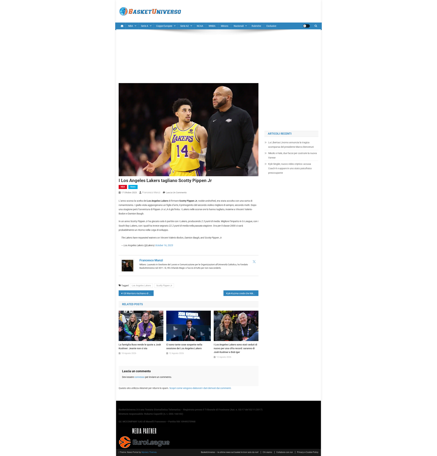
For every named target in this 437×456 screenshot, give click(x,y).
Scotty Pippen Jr (164, 285)
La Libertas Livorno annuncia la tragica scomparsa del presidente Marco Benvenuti (291, 144)
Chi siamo (267, 452)
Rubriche (256, 26)
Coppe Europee (164, 26)
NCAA (200, 26)
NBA (130, 26)
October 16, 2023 (164, 245)
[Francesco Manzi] (127, 265)
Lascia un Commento (176, 192)
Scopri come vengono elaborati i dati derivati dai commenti (200, 388)
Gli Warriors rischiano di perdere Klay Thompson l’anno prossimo (138, 293)
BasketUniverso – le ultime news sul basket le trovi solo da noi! (229, 452)
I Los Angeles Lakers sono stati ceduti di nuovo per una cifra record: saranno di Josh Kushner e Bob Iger (235, 348)
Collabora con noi (284, 452)
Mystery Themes (149, 452)
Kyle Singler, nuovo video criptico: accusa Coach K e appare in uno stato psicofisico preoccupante (290, 168)
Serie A (144, 26)
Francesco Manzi (151, 192)
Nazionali (239, 26)
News (133, 187)
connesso (139, 377)
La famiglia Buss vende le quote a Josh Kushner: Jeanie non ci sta (140, 346)
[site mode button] (306, 26)
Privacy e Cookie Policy (307, 452)
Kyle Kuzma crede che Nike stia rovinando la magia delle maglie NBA (242, 293)
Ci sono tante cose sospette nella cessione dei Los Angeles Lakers (184, 346)
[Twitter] (254, 261)
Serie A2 (184, 26)
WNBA (212, 26)
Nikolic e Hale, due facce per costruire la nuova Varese (292, 155)
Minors (224, 26)
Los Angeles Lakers (141, 285)
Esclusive (271, 26)
